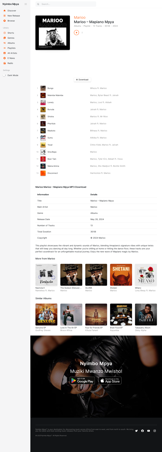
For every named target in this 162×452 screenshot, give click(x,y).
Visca (120, 159)
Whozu (93, 88)
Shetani (113, 288)
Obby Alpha (140, 330)
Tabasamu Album (142, 327)
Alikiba (93, 137)
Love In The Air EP (68, 327)
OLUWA (88, 288)
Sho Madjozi (104, 166)
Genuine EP (40, 327)
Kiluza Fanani (91, 330)
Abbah (108, 102)
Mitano (138, 288)
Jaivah (115, 95)
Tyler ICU (102, 159)
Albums (77, 26)
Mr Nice (104, 116)
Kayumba (114, 330)
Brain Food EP (116, 327)
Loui (100, 102)
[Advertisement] (111, 55)
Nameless (40, 290)
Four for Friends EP (94, 327)
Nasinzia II (40, 288)
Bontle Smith (119, 166)
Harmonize (95, 173)
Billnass (93, 130)
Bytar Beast (103, 95)
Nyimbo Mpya (11, 4)
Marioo (80, 17)
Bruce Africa (66, 330)
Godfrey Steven (42, 330)
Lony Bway (140, 290)
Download (83, 79)
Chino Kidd (95, 144)
